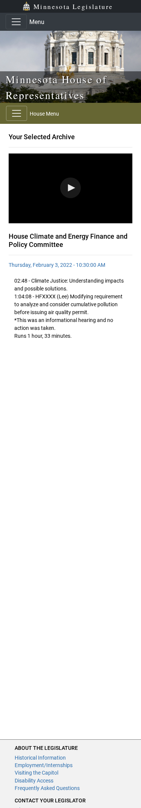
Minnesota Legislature (73, 6)
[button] (70, 188)
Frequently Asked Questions (47, 788)
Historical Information (40, 758)
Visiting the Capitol (36, 773)
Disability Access (34, 781)
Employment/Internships (44, 765)
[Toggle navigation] (16, 21)
